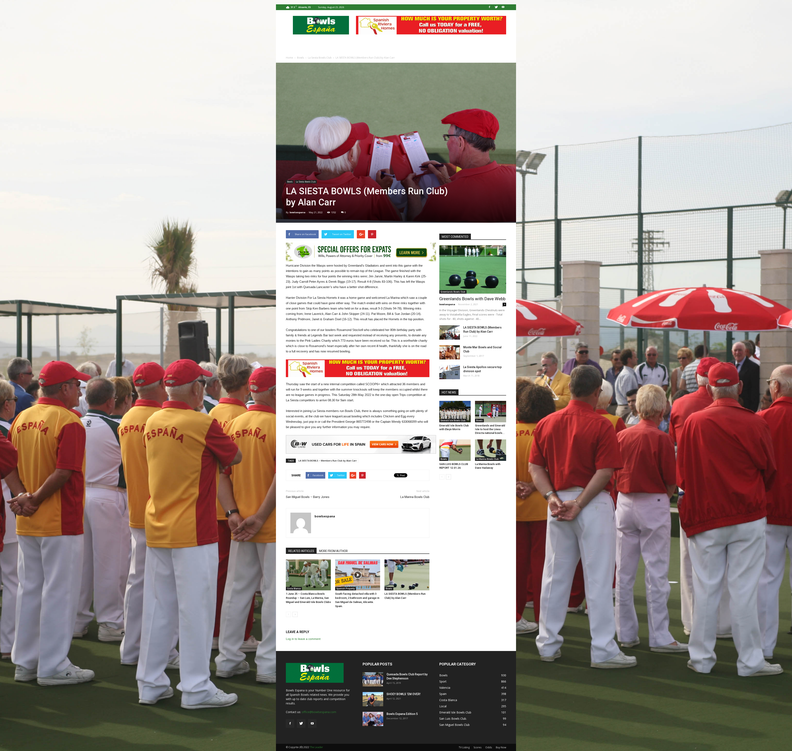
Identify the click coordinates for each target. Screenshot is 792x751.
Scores (477, 747)
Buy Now (501, 747)
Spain (443, 694)
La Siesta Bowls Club (306, 181)
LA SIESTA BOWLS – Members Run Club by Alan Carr (327, 460)
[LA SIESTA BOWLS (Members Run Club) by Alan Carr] (406, 574)
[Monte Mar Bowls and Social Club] (449, 352)
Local (443, 706)
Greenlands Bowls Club (453, 291)
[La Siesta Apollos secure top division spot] (449, 372)
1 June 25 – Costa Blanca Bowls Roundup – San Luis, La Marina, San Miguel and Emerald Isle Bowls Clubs (308, 598)
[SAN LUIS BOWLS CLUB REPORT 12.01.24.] (455, 450)
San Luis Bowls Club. (453, 718)
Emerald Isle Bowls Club (453, 420)
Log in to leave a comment (303, 638)
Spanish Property (345, 588)
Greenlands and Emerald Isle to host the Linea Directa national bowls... (490, 429)
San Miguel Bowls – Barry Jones (307, 497)
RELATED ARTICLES (301, 551)
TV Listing (464, 747)
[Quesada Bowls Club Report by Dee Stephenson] (373, 679)
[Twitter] (496, 7)
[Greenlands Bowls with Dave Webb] (472, 269)
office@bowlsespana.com (319, 712)
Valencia (444, 688)
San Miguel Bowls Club (454, 725)
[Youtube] (503, 7)
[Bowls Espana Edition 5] (373, 719)
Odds (488, 747)
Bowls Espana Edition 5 (402, 714)
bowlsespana (297, 212)
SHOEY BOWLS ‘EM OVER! (404, 694)
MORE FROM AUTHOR (333, 551)
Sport (443, 681)
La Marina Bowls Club (414, 497)
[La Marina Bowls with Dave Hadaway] (490, 450)
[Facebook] (489, 7)
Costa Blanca (294, 588)
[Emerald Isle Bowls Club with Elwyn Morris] (455, 411)
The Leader (316, 747)
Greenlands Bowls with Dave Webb (472, 298)
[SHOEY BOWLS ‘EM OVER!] (373, 699)
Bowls (289, 181)
